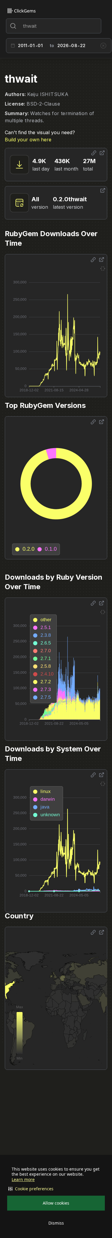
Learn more (23, 1179)
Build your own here (28, 140)
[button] (56, 1189)
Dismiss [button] (56, 1223)
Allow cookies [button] (56, 1203)
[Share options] (94, 153)
